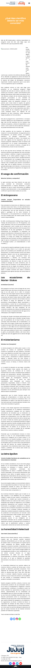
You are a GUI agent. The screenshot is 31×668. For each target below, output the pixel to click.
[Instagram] (17, 619)
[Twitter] (14, 619)
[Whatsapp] (19, 619)
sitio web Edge (21, 87)
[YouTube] (20, 663)
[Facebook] (11, 619)
